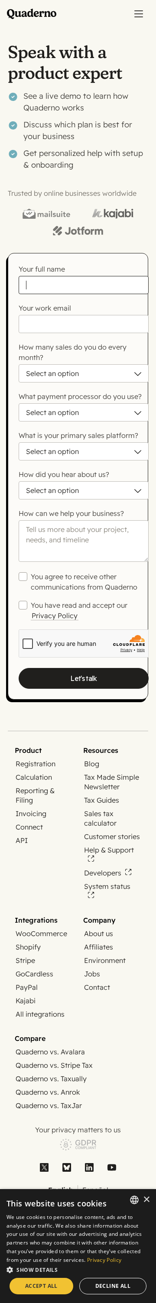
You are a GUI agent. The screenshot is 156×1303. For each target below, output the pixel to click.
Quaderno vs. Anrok (48, 1092)
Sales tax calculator (100, 818)
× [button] (146, 1199)
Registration (35, 763)
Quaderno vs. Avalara (50, 1051)
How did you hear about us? (64, 474)
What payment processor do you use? (80, 396)
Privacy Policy (55, 615)
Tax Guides (101, 800)
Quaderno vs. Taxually (51, 1078)
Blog (91, 763)
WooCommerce (41, 933)
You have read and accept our (79, 610)
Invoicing (31, 813)
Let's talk (83, 678)
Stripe (25, 960)
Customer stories (112, 836)
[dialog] (78, 1246)
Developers (102, 873)
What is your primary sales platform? (78, 435)
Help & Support (109, 850)
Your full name (42, 269)
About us (98, 933)
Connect (29, 827)
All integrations (40, 1014)
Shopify (28, 947)
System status (107, 886)
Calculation (34, 777)
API (22, 840)
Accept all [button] (41, 1286)
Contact (97, 987)
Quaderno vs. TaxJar (49, 1105)
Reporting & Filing (35, 795)
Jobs (92, 973)
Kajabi (26, 1000)
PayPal (27, 987)
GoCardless (34, 973)
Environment (105, 960)
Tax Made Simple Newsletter (111, 782)
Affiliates (98, 947)
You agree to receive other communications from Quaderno (84, 581)
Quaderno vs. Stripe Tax (54, 1065)
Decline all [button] (112, 1286)
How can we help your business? (71, 513)
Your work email (45, 308)
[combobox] (134, 1200)
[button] (78, 1269)
